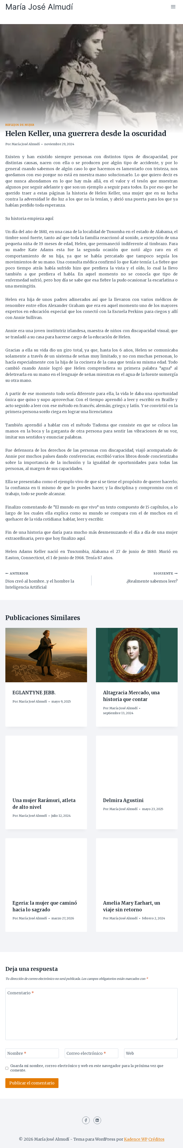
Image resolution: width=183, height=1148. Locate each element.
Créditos (156, 1139)
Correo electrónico (86, 1053)
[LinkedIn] (97, 1120)
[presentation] (46, 655)
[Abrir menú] (173, 6)
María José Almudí (26, 144)
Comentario (20, 993)
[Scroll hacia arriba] (171, 1141)
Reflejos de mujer (19, 124)
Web (130, 1053)
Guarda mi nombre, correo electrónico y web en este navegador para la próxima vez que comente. (86, 1068)
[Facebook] (86, 1120)
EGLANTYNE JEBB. (34, 692)
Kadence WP (136, 1139)
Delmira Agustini (123, 800)
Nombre (16, 1053)
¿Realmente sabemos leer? (152, 578)
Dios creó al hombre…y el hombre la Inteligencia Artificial (39, 581)
